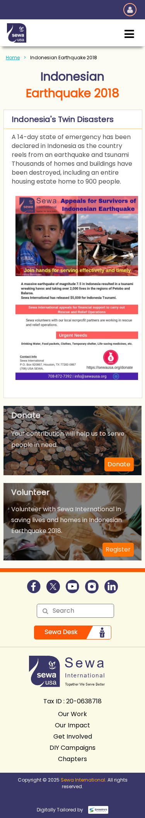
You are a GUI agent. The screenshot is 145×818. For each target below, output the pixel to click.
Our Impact (72, 725)
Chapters (72, 758)
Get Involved (72, 736)
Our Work (72, 714)
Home (13, 57)
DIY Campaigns (72, 747)
